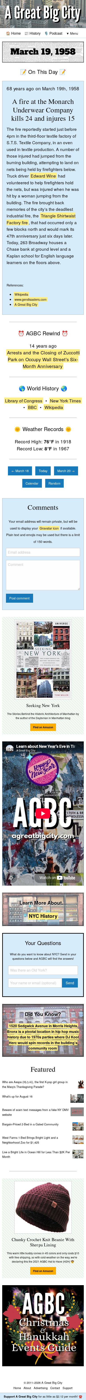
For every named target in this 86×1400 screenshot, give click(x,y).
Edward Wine (43, 176)
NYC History (43, 915)
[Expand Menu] (72, 33)
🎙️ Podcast (53, 33)
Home (17, 1388)
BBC (32, 407)
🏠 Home (13, 33)
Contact (55, 1388)
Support (68, 1388)
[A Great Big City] (43, 14)
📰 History (32, 33)
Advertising (41, 1388)
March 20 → (66, 470)
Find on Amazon (43, 727)
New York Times (65, 400)
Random (54, 483)
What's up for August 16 (17, 1096)
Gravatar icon (49, 528)
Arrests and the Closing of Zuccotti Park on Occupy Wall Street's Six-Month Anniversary (43, 359)
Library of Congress (23, 400)
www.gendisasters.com (31, 299)
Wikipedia (21, 294)
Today (43, 470)
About (27, 1388)
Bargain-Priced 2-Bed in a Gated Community (30, 1124)
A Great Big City (26, 304)
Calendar (32, 483)
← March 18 (20, 470)
